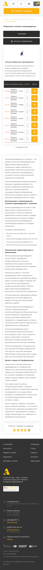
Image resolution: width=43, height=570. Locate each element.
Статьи (33, 448)
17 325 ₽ (21, 139)
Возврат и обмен (9, 452)
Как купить (7, 448)
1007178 (7, 105)
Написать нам (12, 522)
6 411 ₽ (21, 91)
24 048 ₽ (21, 132)
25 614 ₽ (20, 118)
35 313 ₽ (21, 98)
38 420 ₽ (21, 125)
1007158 (7, 91)
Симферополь (13, 502)
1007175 (7, 125)
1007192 (7, 132)
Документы (7, 457)
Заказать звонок (13, 529)
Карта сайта (35, 461)
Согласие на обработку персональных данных (21, 556)
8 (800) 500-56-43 (14, 527)
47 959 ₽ (20, 105)
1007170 (7, 111)
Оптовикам (35, 444)
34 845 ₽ (21, 111)
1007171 (7, 98)
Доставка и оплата (10, 461)
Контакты (34, 457)
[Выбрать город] (13, 4)
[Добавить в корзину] (34, 91)
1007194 (7, 139)
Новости (34, 452)
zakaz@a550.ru (13, 520)
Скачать (10, 539)
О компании (8, 444)
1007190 (7, 118)
